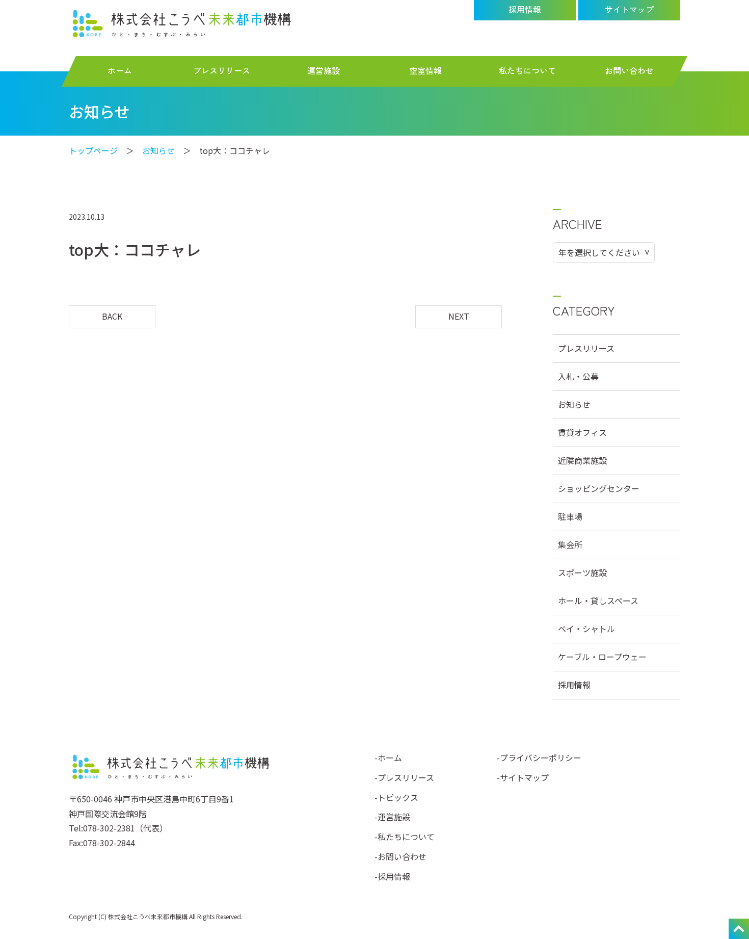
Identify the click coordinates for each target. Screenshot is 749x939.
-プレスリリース (404, 777)
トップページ (93, 150)
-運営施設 (392, 817)
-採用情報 (392, 876)
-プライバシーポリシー (539, 757)
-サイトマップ (523, 777)
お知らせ (158, 150)
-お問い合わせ (400, 856)
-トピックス (396, 797)
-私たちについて (404, 836)
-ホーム (388, 757)
